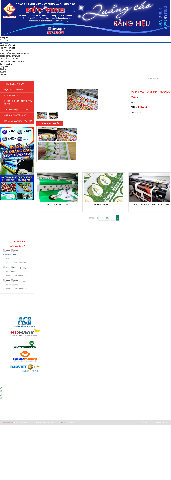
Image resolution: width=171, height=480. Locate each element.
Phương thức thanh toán (11, 413)
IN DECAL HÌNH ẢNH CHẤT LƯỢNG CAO (150, 205)
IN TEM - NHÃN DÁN (103, 205)
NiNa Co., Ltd (73, 422)
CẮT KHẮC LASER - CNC (9, 59)
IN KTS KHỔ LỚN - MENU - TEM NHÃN (14, 53)
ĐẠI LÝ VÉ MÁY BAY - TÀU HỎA (12, 61)
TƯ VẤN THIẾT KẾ (9, 416)
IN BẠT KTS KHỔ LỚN (57, 205)
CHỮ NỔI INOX (5, 51)
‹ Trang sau (104, 218)
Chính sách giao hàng (10, 409)
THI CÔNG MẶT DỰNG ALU (10, 56)
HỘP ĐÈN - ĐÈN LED (7, 48)
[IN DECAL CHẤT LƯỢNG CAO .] (82, 110)
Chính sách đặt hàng (9, 406)
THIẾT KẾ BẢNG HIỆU (8, 46)
